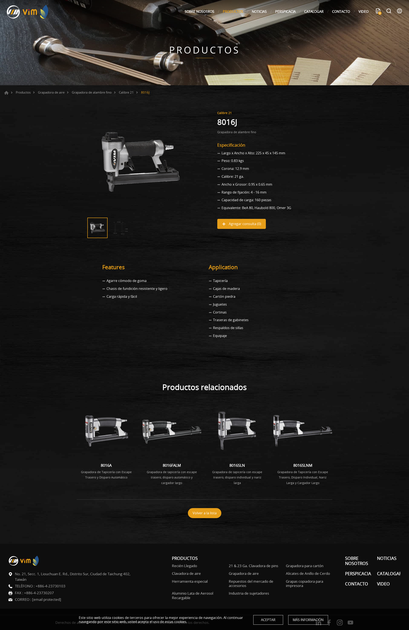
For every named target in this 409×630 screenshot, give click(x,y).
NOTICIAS (259, 11)
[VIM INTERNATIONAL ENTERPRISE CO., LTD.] (27, 11)
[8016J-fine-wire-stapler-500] (140, 162)
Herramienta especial (190, 581)
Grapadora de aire (51, 92)
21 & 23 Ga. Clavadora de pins (253, 566)
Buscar (388, 11)
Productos (23, 92)
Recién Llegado (184, 566)
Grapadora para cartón (304, 566)
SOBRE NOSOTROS (199, 11)
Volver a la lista (205, 513)
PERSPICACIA (285, 11)
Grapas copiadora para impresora (304, 583)
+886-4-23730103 (50, 586)
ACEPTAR (268, 619)
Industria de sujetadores (249, 593)
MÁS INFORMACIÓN (308, 619)
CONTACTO (341, 11)
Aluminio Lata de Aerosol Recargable (192, 595)
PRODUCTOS (233, 11)
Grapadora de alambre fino (92, 92)
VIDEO (364, 11)
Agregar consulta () (244, 223)
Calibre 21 (126, 92)
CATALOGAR (314, 11)
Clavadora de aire (186, 573)
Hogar (6, 93)
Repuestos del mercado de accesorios (251, 583)
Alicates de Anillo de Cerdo (308, 573)
